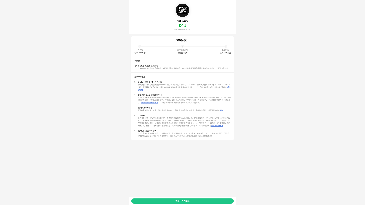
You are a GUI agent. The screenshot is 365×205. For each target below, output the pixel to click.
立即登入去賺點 (182, 201)
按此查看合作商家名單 (149, 103)
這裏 (221, 110)
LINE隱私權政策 (217, 126)
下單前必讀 (181, 40)
